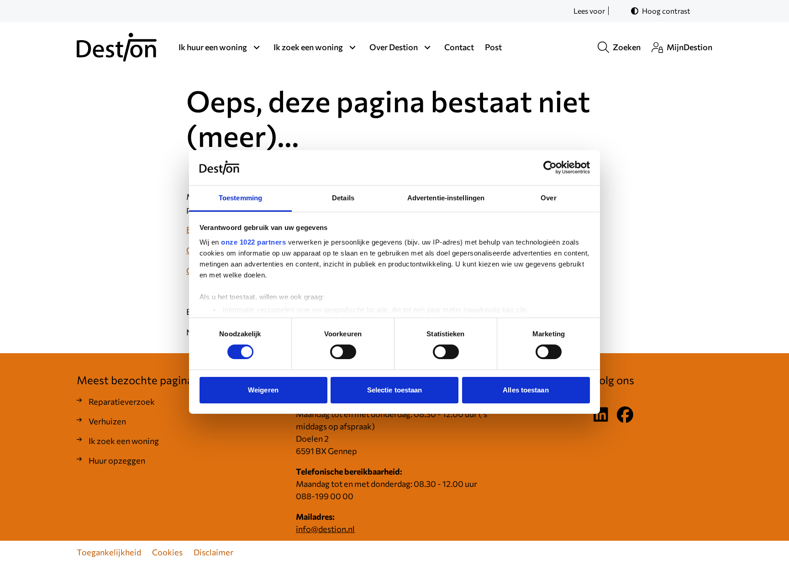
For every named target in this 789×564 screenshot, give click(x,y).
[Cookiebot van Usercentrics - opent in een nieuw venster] (550, 167)
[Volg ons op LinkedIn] (601, 415)
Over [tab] (548, 198)
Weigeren (263, 390)
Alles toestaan (525, 390)
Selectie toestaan (394, 390)
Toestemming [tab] (240, 198)
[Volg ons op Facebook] (625, 415)
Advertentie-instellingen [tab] (445, 198)
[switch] (343, 352)
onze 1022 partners (253, 242)
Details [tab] (343, 198)
